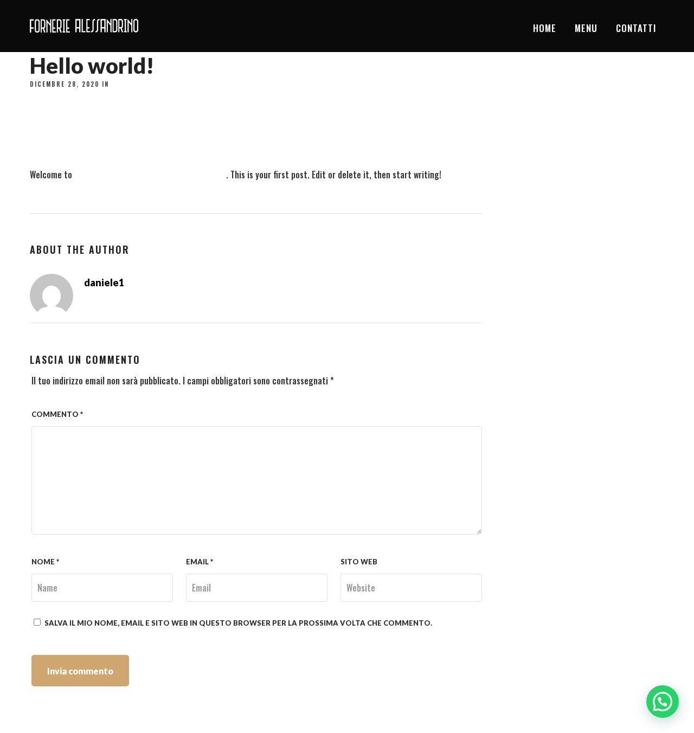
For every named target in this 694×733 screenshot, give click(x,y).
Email (199, 561)
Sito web (358, 561)
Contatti (636, 28)
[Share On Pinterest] (59, 709)
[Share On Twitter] (43, 709)
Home (544, 28)
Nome (45, 561)
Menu (586, 28)
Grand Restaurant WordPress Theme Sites (150, 174)
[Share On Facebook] (27, 709)
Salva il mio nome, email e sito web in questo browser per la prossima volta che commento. (238, 623)
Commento (57, 414)
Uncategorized (140, 84)
